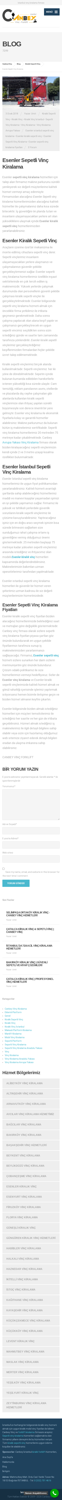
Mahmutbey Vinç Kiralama (25, 1351)
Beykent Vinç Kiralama (23, 1155)
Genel (7, 1016)
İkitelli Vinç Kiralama (22, 1279)
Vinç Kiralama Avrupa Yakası (19, 1062)
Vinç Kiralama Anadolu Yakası (20, 1059)
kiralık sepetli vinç (16, 1443)
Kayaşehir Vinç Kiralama (24, 1310)
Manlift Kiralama (13, 1033)
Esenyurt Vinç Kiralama (24, 1196)
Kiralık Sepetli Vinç (14, 1019)
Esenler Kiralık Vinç (21, 1186)
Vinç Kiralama (28, 125)
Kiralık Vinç (17, 119)
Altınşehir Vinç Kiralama (24, 1093)
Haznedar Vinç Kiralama (24, 1269)
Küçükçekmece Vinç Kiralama (28, 1320)
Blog (4, 1466)
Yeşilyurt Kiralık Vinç (22, 1392)
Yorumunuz (8, 786)
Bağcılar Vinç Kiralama (23, 1124)
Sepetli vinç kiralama (12, 1435)
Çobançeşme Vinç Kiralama (26, 1176)
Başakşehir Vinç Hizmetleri (26, 1145)
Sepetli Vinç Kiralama (15, 1044)
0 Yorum (32, 147)
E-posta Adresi (10, 838)
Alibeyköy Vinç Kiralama (24, 1083)
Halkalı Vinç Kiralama (22, 1258)
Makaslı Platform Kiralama (18, 1030)
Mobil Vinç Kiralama (14, 1037)
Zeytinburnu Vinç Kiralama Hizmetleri (26, 1405)
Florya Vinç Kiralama (22, 1217)
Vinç (7, 1051)
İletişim (6, 1471)
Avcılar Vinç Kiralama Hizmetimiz (30, 1114)
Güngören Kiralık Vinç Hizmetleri (30, 1238)
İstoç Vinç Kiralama (20, 1289)
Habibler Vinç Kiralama (23, 1248)
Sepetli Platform (13, 1041)
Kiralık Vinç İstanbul (34, 119)
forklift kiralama (26, 1432)
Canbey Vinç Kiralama (16, 1009)
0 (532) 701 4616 (42, 1480)
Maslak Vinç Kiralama (22, 1362)
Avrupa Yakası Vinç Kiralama (20, 442)
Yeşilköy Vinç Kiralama (23, 1382)
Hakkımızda (8, 1462)
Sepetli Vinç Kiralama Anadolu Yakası (23, 1048)
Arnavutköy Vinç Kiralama (26, 1104)
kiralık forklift (38, 1452)
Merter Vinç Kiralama (22, 1372)
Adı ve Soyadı (9, 824)
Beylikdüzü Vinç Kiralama (25, 1165)
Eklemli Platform (13, 1012)
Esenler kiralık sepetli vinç (29, 136)
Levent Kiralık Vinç (20, 1341)
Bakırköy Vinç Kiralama (23, 1135)
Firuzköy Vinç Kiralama (23, 1207)
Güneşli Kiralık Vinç (21, 1227)
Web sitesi (7, 852)
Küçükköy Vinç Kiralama (24, 1331)
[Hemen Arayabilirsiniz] (54, 1493)
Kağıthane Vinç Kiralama (24, 1300)
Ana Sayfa (7, 1457)
